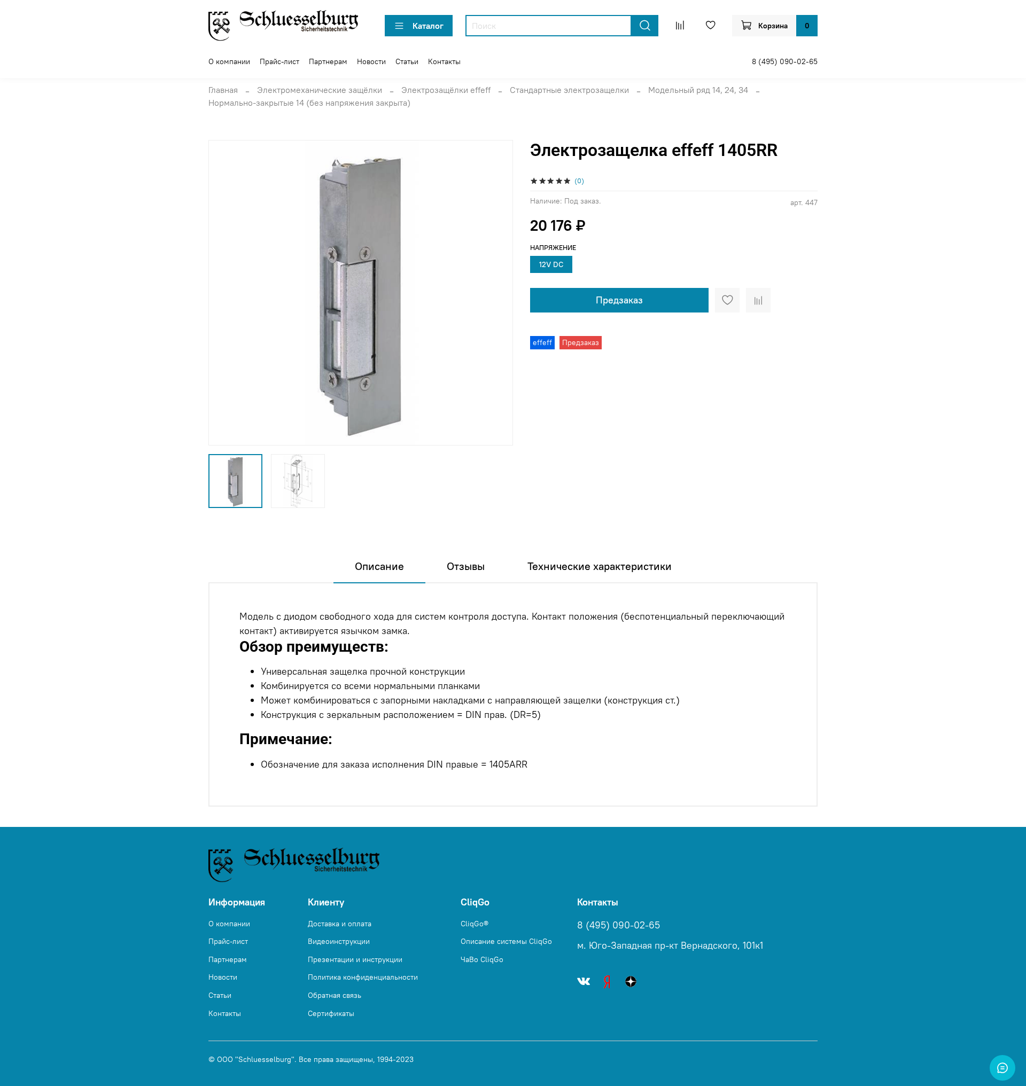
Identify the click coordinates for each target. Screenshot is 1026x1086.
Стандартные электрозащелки (569, 89)
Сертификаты (331, 1013)
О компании (229, 61)
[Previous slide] (225, 293)
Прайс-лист (279, 61)
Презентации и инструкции (355, 959)
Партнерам (328, 61)
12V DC (551, 264)
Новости (371, 61)
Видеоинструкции (339, 941)
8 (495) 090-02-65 (785, 61)
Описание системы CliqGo (506, 941)
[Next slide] (496, 293)
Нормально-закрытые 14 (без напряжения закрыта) (309, 102)
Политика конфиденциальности (363, 977)
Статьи (406, 61)
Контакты (444, 61)
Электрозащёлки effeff (446, 89)
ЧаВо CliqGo (482, 959)
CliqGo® (474, 923)
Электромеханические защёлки (319, 89)
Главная (223, 89)
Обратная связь (334, 995)
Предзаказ (619, 300)
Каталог (428, 25)
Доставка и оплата (339, 923)
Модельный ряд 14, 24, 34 (698, 89)
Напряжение (553, 248)
